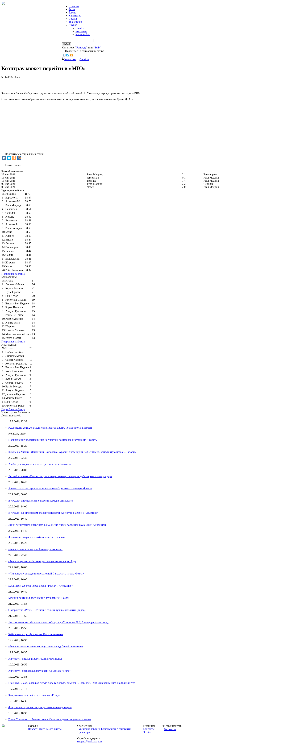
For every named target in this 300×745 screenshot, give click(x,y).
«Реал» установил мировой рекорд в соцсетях (35, 549)
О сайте (80, 28)
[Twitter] (68, 55)
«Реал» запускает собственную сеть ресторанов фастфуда (42, 561)
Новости (33, 728)
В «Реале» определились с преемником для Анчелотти (40, 500)
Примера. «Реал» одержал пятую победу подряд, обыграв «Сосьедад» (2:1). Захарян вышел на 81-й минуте (71, 682)
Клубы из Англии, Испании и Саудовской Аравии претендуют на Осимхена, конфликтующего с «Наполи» (72, 451)
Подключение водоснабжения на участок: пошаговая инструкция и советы (52, 439)
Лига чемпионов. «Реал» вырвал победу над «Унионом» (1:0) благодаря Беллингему (58, 622)
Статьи (58, 728)
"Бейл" (97, 47)
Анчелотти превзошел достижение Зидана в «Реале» (39, 670)
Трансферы (75, 21)
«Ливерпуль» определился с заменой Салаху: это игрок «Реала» (46, 573)
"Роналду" (81, 47)
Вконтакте (170, 729)
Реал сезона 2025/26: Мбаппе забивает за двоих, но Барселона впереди (50, 427)
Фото (72, 9)
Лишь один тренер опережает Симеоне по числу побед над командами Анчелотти (57, 524)
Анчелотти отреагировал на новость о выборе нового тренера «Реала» (50, 488)
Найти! (66, 44)
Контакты (81, 31)
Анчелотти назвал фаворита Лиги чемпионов (35, 658)
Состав (73, 18)
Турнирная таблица (88, 728)
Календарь (75, 15)
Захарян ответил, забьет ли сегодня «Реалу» (34, 695)
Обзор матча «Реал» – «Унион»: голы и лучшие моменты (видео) (46, 610)
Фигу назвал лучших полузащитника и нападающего (40, 707)
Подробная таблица (13, 273)
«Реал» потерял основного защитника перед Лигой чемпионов (45, 646)
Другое (73, 24)
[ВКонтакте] (64, 55)
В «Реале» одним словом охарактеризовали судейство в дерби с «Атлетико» (53, 512)
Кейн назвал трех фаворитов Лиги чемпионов (35, 634)
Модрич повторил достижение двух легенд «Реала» (39, 597)
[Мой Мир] (19, 158)
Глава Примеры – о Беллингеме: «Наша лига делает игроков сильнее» (49, 719)
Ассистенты (124, 728)
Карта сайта (83, 34)
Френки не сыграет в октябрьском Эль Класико (36, 537)
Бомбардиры (108, 728)
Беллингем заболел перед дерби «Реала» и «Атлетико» (40, 585)
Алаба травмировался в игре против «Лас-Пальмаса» (39, 464)
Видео (72, 12)
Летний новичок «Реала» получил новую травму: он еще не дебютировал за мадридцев (60, 476)
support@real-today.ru (89, 741)
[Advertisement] (42, 83)
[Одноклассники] (71, 55)
